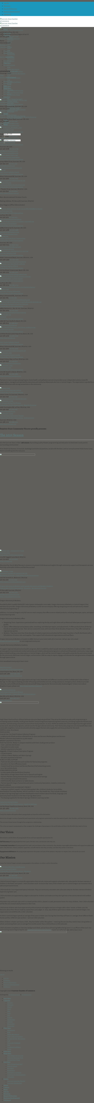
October (10, 1022)
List (1, 98)
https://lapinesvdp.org (7, 411)
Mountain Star (5, 553)
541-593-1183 (12, 298)
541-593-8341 (13, 191)
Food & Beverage (5, 694)
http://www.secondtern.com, (10, 125)
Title (5, 85)
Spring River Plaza (13, 95)
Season (18, 435)
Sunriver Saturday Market (16, 1081)
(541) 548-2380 (15, 674)
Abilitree (3, 317)
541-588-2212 (13, 422)
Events (6, 1079)
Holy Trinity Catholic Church (9, 172)
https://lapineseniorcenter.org (10, 363)
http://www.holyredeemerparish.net (12, 181)
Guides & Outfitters (14, 82)
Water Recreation (13, 69)
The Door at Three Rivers (8, 224)
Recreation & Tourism (7, 575)
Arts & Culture (12, 1066)
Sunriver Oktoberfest (14, 1083)
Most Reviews (8, 90)
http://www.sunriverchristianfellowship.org (15, 300)
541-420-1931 (13, 136)
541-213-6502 (13, 559)
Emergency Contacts (14, 1073)
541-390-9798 (13, 149)
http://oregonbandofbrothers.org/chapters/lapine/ (17, 287)
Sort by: (7, 57)
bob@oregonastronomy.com (9, 594)
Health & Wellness (30, 804)
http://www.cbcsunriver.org (9, 193)
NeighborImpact (5, 667)
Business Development (12, 12)
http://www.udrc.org (7, 249)
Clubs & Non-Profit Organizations (11, 30)
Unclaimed (7, 94)
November (11, 59)
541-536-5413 (13, 217)
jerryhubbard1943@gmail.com (10, 247)
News (6, 1089)
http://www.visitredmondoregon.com (13, 582)
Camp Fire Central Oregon (9, 802)
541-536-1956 (13, 409)
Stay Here (7, 998)
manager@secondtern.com (9, 123)
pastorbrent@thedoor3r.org (9, 232)
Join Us (6, 3)
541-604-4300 (14, 108)
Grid (4, 98)
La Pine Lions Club (6, 211)
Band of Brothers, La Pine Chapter (11, 279)
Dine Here (7, 86)
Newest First (8, 81)
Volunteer (10, 1077)
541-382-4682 (14, 808)
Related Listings (9, 53)
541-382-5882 (13, 374)
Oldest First (7, 61)
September (11, 54)
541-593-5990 (13, 178)
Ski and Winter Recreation (16, 74)
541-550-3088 (13, 230)
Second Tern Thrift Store (8, 115)
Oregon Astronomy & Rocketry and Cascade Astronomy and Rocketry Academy (26, 586)
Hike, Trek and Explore (15, 1037)
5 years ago (14, 71)
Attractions (11, 65)
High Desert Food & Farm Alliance (11, 692)
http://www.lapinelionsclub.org (10, 219)
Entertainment (29, 418)
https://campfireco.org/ (8, 810)
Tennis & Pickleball (13, 1043)
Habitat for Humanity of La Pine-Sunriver (14, 304)
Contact (6, 1087)
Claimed (6, 92)
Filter (2, 75)
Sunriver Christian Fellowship (10, 291)
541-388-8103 (13, 323)
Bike (8, 67)
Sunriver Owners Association (10, 157)
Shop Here (7, 1053)
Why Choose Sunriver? (15, 1064)
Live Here (7, 1062)
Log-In (2, 974)
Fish (8, 80)
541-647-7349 (13, 36)
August (9, 1017)
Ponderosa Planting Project (9, 102)
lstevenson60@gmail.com (9, 111)
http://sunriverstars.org (8, 424)
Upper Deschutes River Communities (12, 238)
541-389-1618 (13, 875)
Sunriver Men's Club (7, 130)
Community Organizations (16, 1075)
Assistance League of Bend (9, 266)
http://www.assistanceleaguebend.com (13, 274)
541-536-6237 (13, 361)
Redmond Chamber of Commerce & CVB (13, 573)
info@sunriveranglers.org (9, 151)
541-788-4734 (13, 285)
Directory (7, 6)
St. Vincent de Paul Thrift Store (10, 403)
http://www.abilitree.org (8, 325)
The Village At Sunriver (15, 90)
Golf (8, 76)
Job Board (7, 14)
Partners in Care (5, 368)
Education (27, 588)
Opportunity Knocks (7, 329)
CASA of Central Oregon (8, 869)
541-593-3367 (13, 121)
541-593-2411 (13, 164)
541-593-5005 (13, 310)
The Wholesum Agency (14, 994)
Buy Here (10, 1068)
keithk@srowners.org (7, 166)
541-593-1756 (13, 397)
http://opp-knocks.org (7, 338)
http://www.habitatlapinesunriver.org (13, 312)
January (10, 1003)
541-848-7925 (13, 245)
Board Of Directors (10, 9)
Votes (5, 65)
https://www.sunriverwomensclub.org (13, 262)
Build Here (11, 1070)
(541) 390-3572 (14, 698)
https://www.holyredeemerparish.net (13, 351)
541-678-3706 (13, 336)
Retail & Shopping (30, 117)
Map (7, 98)
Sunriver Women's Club (8, 253)
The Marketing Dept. (26, 994)
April (9, 44)
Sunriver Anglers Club (7, 142)
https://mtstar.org (6, 561)
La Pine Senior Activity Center (10, 355)
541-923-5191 (13, 580)
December (11, 1026)
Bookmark (3, 45)
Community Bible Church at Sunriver (12, 185)
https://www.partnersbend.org (10, 376)
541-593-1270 (13, 592)
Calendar (7, 1001)
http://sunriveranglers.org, (9, 153)
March (9, 1007)
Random (6, 63)
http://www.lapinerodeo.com (10, 39)
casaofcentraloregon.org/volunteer (39, 930)
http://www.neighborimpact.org (11, 676)
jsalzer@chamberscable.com (10, 138)
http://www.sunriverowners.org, (11, 168)
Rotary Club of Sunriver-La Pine (10, 390)
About (6, 1085)
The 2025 (6, 435)
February (10, 40)
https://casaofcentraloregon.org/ (11, 877)
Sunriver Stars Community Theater (12, 416)
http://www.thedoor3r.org (9, 234)
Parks (9, 1049)
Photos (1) (7, 51)
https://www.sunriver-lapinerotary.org (13, 399)
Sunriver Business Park (15, 93)
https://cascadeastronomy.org (10, 597)
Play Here (7, 1028)
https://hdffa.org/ (6, 700)
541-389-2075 (13, 272)
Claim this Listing (6, 47)
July (8, 1015)
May (8, 1011)
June (9, 48)
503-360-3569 (14, 260)
